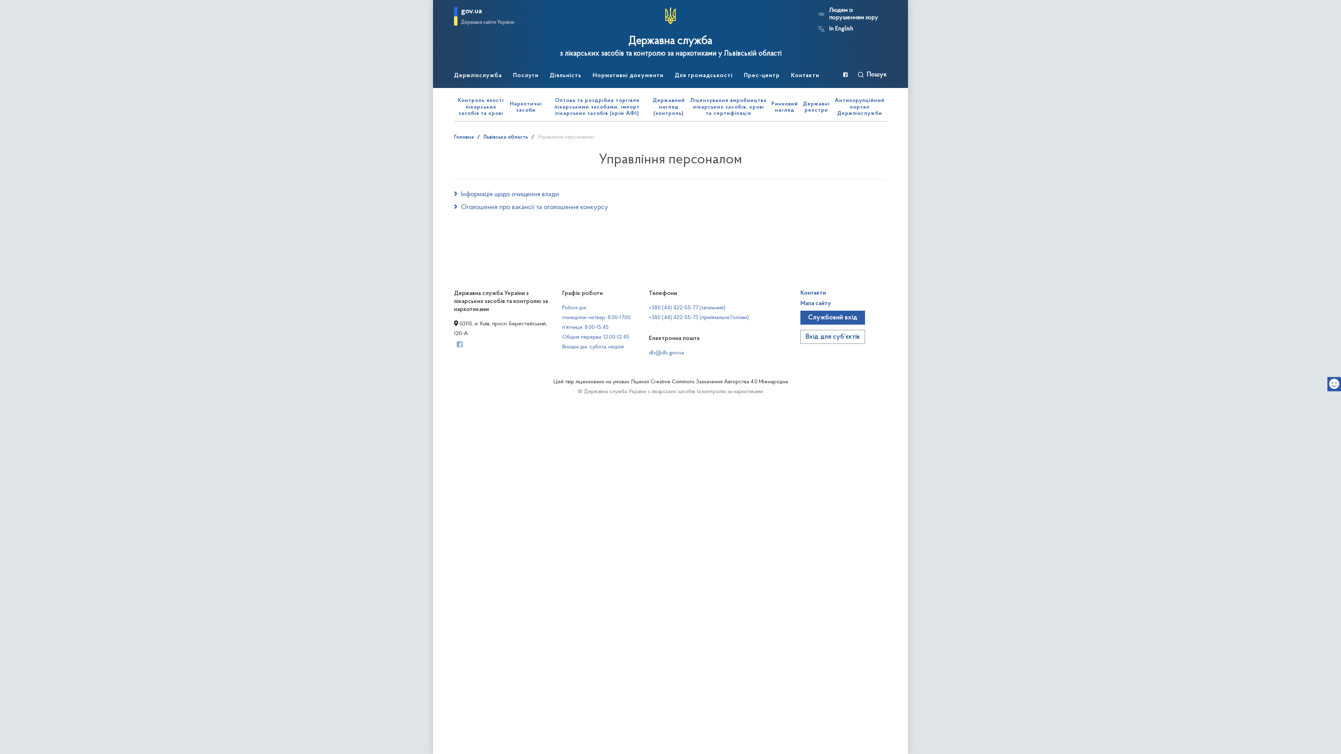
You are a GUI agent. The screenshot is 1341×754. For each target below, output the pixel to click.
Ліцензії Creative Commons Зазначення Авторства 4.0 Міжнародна (709, 382)
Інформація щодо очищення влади (510, 194)
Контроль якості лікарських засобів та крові (481, 107)
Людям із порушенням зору (853, 14)
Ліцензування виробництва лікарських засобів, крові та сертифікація (728, 107)
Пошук (877, 74)
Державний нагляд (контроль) (669, 107)
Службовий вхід (832, 317)
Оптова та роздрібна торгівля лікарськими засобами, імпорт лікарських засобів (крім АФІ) (597, 107)
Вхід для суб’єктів (833, 336)
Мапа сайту (815, 304)
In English (841, 29)
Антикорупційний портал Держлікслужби (860, 107)
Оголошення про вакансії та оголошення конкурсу (534, 207)
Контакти (813, 293)
